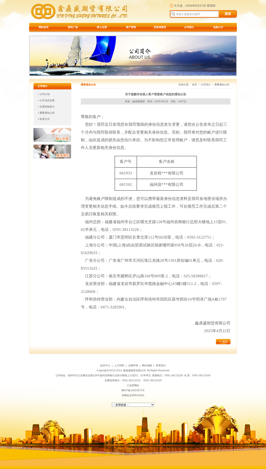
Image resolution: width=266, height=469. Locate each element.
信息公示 (218, 27)
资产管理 (131, 27)
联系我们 (52, 151)
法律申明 (133, 365)
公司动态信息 (47, 100)
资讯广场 (73, 27)
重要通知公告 (47, 112)
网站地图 (147, 365)
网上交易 (102, 27)
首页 (194, 84)
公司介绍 (45, 94)
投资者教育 (160, 27)
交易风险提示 (47, 106)
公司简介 (189, 27)
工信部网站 (133, 385)
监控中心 (105, 365)
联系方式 (45, 119)
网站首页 (44, 27)
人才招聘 (119, 365)
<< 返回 (223, 341)
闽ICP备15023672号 (133, 390)
